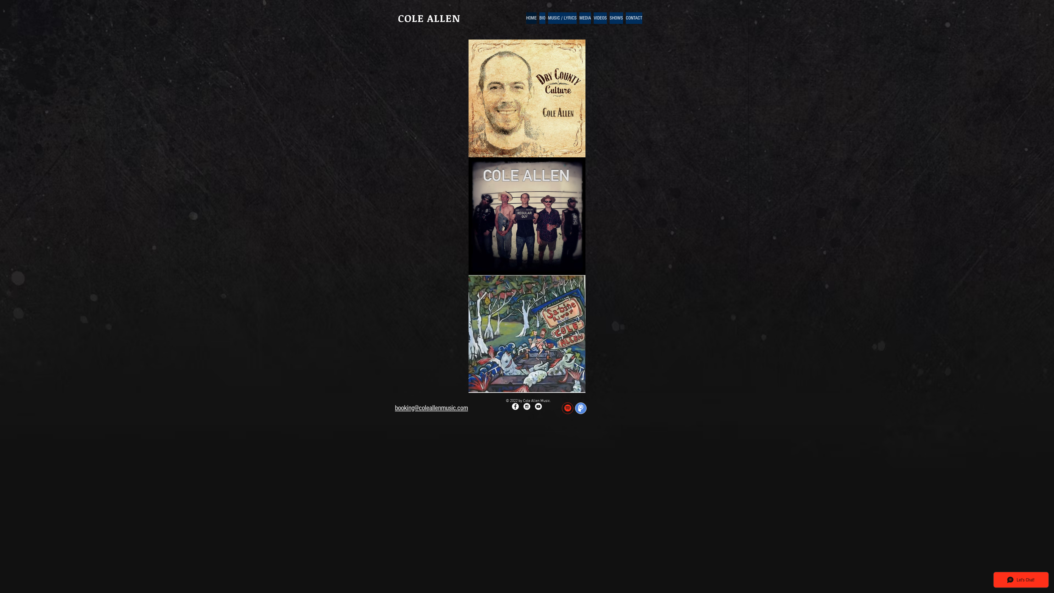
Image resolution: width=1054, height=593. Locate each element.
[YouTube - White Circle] (538, 406)
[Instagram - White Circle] (526, 406)
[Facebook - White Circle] (515, 406)
